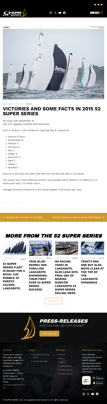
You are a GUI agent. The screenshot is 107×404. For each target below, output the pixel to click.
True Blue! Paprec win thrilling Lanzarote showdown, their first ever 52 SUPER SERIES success (40, 275)
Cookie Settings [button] (40, 361)
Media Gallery (66, 374)
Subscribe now (49, 333)
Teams (63, 362)
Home (62, 354)
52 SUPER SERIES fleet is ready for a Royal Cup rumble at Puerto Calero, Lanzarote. (14, 276)
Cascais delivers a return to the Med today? (76, 217)
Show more (53, 301)
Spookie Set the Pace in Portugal (24, 217)
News (29, 104)
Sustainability (66, 370)
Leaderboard (65, 366)
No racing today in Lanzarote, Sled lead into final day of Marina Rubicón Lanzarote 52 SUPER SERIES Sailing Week (66, 277)
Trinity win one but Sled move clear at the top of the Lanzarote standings (92, 272)
